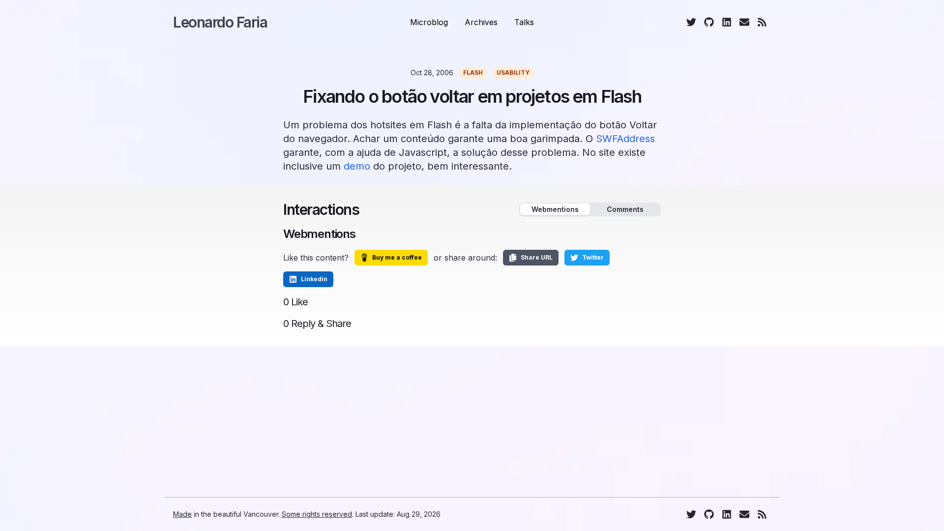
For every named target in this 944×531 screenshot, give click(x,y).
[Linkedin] (727, 22)
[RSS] (762, 22)
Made (182, 514)
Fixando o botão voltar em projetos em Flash (472, 96)
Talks (524, 22)
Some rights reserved (317, 514)
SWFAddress (625, 139)
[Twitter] (691, 22)
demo (357, 166)
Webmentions (555, 209)
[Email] (744, 22)
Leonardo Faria (220, 22)
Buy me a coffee (397, 257)
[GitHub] (709, 22)
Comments (625, 209)
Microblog (429, 22)
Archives (481, 22)
